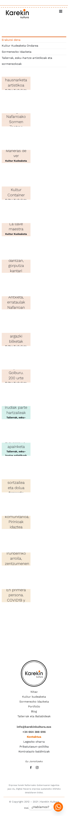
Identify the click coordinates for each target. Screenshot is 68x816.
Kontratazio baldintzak (34, 751)
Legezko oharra (34, 741)
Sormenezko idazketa (34, 701)
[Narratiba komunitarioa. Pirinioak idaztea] (16, 522)
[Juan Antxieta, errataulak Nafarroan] (16, 302)
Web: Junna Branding (34, 808)
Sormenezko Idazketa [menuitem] (16, 51)
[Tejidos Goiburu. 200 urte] (16, 376)
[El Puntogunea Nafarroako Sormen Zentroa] (16, 119)
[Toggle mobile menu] (61, 11)
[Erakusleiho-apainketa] (16, 449)
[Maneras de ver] (16, 156)
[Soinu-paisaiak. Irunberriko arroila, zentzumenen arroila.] (16, 559)
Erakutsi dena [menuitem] (11, 40)
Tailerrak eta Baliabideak (34, 716)
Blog (34, 711)
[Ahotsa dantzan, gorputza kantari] (16, 266)
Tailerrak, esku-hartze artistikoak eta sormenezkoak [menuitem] (27, 60)
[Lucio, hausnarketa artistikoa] (16, 83)
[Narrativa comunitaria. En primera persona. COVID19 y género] (16, 595)
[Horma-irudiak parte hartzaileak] (16, 412)
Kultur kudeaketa (34, 696)
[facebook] (30, 767)
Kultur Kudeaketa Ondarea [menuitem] (20, 45)
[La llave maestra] (16, 229)
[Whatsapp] (58, 807)
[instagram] (37, 767)
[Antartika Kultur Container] (16, 193)
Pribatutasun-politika (34, 746)
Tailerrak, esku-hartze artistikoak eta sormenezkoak (16, 455)
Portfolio (34, 706)
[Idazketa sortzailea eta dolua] (16, 485)
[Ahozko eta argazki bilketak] (16, 339)
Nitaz (34, 691)
